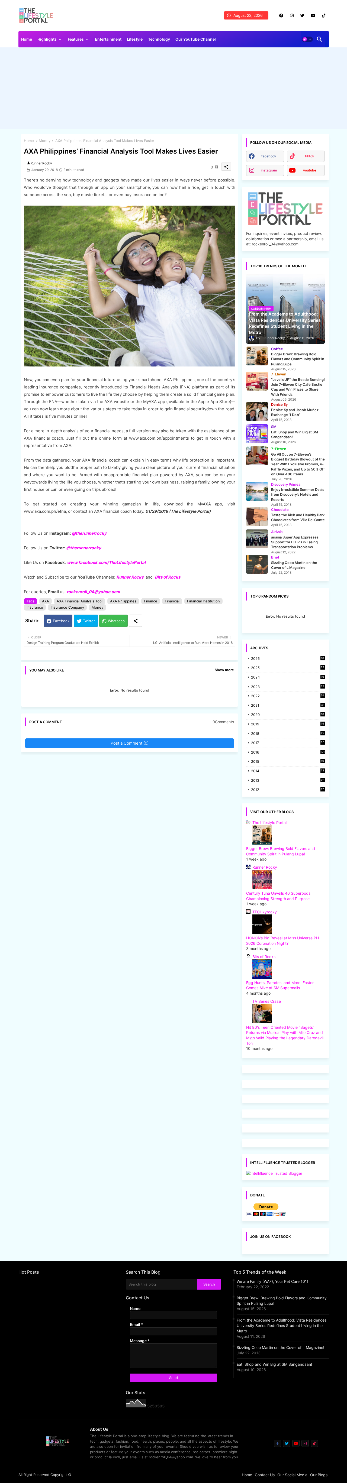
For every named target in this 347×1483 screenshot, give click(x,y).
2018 (287, 733)
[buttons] (281, 15)
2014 (287, 771)
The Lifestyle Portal (269, 822)
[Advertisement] (173, 89)
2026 (287, 658)
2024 (287, 677)
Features (76, 39)
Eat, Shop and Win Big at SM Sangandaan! (274, 1364)
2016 (288, 752)
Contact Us (265, 1474)
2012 (287, 790)
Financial (172, 601)
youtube (309, 170)
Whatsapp (116, 621)
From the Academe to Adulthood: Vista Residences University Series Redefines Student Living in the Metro (281, 1325)
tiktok (309, 156)
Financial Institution (203, 601)
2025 (287, 668)
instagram (269, 170)
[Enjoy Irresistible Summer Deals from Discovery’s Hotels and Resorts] (257, 491)
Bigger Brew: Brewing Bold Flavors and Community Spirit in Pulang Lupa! (282, 1301)
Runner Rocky (130, 577)
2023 (287, 687)
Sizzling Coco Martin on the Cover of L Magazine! (280, 1347)
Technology (159, 39)
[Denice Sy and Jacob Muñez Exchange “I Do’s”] (257, 411)
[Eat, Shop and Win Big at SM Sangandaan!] (257, 433)
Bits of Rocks (167, 577)
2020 (287, 715)
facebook (268, 156)
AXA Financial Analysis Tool (79, 601)
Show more (224, 670)
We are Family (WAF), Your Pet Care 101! (272, 1281)
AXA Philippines (123, 601)
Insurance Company (67, 607)
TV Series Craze (266, 1001)
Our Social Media (292, 1474)
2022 (287, 696)
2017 (287, 743)
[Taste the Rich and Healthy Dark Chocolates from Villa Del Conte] (257, 516)
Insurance (35, 607)
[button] (307, 39)
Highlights (47, 39)
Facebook (61, 621)
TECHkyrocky (264, 912)
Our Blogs (318, 1474)
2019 (287, 724)
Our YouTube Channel (195, 39)
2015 (287, 761)
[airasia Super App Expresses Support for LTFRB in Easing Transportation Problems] (257, 538)
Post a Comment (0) (130, 743)
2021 (287, 705)
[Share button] (135, 621)
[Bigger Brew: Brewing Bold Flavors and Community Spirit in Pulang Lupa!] (257, 355)
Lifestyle (135, 39)
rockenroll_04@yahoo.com (93, 591)
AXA (45, 601)
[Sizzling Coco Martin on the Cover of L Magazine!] (257, 564)
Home (26, 39)
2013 (287, 780)
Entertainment (108, 39)
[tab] (26, 40)
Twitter (89, 621)
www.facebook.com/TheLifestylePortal (106, 562)
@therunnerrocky (83, 547)
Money (44, 140)
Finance (150, 601)
